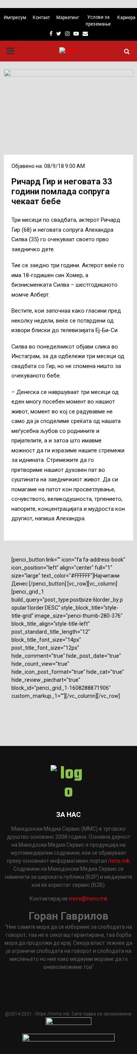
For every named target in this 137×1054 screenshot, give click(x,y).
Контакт (41, 17)
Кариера (126, 17)
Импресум (15, 17)
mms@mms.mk (88, 899)
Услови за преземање (98, 21)
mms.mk (118, 861)
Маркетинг (67, 17)
